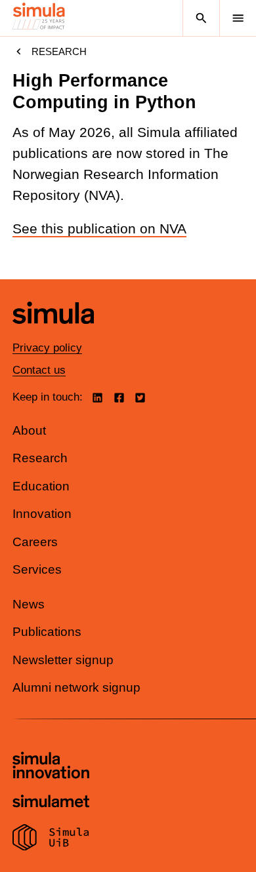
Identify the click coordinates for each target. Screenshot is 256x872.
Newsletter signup (63, 660)
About (29, 430)
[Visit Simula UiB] (50, 839)
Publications (46, 632)
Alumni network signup (76, 687)
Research (59, 51)
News (28, 604)
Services (37, 569)
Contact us (39, 370)
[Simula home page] (53, 333)
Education (41, 486)
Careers (35, 542)
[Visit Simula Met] (50, 803)
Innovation (42, 514)
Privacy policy (47, 348)
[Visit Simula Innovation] (50, 767)
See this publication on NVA (99, 229)
